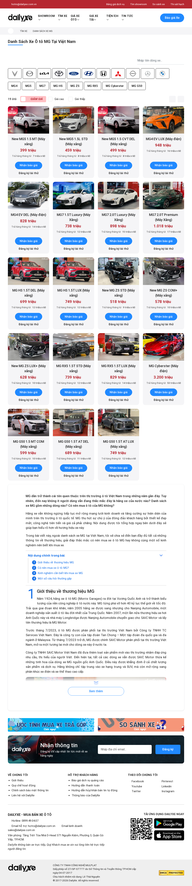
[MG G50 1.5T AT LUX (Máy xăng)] (118, 422)
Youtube (137, 786)
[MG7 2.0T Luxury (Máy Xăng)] (118, 195)
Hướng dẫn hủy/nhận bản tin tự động (94, 790)
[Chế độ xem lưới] (181, 99)
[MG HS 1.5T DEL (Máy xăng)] (28, 271)
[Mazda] (29, 73)
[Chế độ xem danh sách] (172, 99)
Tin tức (127, 16)
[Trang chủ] (11, 31)
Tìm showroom (138, 4)
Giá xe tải (93, 17)
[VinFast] (15, 73)
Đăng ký (167, 749)
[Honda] (103, 73)
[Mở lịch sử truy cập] (154, 18)
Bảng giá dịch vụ (115, 4)
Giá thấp (80, 99)
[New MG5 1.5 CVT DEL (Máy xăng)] (118, 120)
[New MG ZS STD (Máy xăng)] (118, 271)
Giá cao (59, 99)
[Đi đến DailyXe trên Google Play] (169, 823)
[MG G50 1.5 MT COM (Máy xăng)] (28, 422)
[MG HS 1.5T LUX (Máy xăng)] (73, 271)
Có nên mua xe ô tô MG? (53, 568)
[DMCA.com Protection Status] (171, 872)
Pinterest (167, 781)
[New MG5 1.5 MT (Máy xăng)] (28, 120)
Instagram (168, 791)
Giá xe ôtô (75, 17)
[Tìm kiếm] (138, 18)
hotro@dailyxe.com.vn (24, 4)
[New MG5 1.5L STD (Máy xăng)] (73, 120)
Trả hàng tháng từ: (28, 156)
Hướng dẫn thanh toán (86, 785)
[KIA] (44, 73)
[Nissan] (133, 73)
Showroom (46, 16)
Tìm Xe (62, 16)
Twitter (136, 791)
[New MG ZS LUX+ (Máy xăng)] (28, 347)
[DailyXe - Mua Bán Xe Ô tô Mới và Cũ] (20, 18)
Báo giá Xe (172, 18)
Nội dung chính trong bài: (46, 555)
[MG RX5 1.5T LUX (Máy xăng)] (118, 347)
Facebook (138, 781)
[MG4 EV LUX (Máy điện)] (163, 120)
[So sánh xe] (141, 725)
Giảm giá (37, 99)
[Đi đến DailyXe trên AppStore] (169, 835)
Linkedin (167, 786)
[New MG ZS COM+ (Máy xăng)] (163, 271)
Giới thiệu (17, 780)
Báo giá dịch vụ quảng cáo (88, 780)
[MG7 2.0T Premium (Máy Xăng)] (163, 195)
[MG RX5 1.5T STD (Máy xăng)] (73, 347)
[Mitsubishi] (118, 73)
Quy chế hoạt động (23, 785)
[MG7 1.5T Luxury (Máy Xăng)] (73, 195)
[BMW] (162, 73)
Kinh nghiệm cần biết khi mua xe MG (60, 573)
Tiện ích (112, 16)
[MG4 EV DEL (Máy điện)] (28, 195)
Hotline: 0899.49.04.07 (25, 820)
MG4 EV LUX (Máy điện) (163, 139)
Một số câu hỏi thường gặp (55, 578)
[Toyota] (59, 73)
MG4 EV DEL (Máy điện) (28, 215)
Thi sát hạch (177, 4)
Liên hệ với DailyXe (23, 795)
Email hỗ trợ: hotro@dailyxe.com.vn (33, 826)
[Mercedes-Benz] (147, 73)
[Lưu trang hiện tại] (146, 18)
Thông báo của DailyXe (86, 795)
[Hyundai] (88, 73)
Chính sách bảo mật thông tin (30, 790)
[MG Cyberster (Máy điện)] (163, 347)
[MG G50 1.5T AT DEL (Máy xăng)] (73, 422)
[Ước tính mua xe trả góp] (51, 725)
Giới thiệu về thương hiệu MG (56, 562)
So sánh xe (158, 4)
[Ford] (74, 73)
